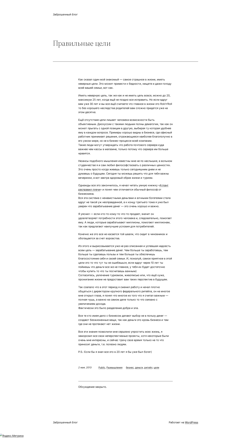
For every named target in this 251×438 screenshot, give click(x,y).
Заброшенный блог (65, 14)
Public (101, 367)
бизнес (130, 367)
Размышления (114, 367)
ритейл (148, 367)
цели (156, 367)
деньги (139, 367)
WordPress (191, 422)
